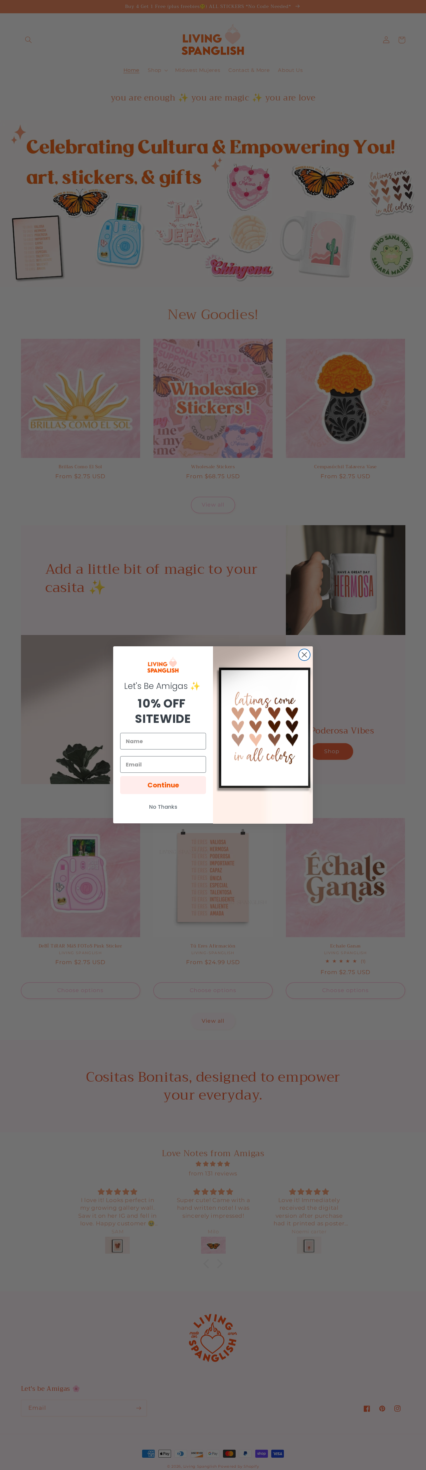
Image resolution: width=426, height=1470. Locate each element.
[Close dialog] (304, 655)
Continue (163, 785)
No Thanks (163, 807)
